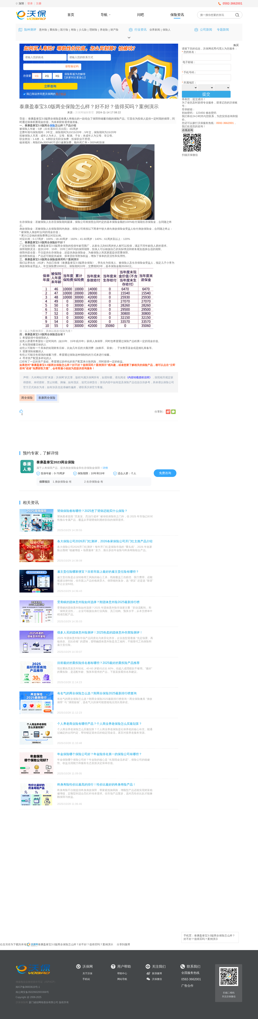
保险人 (167, 29)
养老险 (104, 29)
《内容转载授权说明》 (139, 377)
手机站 (86, 979)
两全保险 (27, 397)
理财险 (93, 29)
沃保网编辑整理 (84, 112)
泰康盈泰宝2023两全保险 (55, 462)
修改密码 (211, 112)
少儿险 (83, 29)
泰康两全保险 (46, 397)
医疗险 (64, 29)
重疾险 (54, 29)
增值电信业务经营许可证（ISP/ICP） (36, 981)
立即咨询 (50, 86)
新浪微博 (157, 973)
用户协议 (61, 93)
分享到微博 (123, 944)
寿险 (73, 29)
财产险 (114, 29)
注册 (38, 3)
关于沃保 (87, 973)
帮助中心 (122, 973)
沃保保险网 (22, 1002)
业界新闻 (154, 29)
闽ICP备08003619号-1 (28, 987)
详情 (105, 467)
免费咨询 (165, 473)
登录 (30, 3)
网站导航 (122, 979)
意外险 (43, 29)
